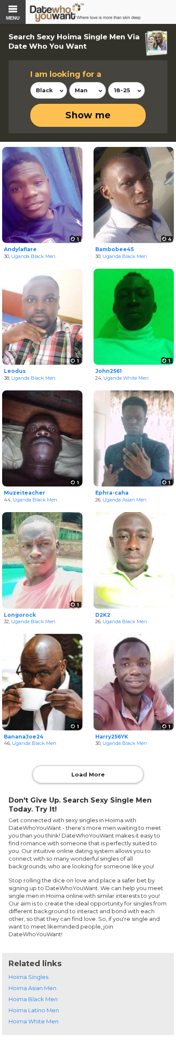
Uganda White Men (126, 378)
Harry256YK (111, 736)
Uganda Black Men (33, 256)
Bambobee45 (114, 249)
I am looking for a (65, 74)
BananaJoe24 (24, 736)
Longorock (20, 615)
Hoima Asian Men (32, 988)
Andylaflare (20, 249)
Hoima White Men (34, 1021)
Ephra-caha (112, 492)
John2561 (108, 371)
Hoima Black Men (33, 999)
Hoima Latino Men (34, 1010)
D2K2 (102, 615)
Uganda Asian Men (125, 500)
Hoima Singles (28, 976)
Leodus (15, 371)
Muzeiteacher (24, 492)
